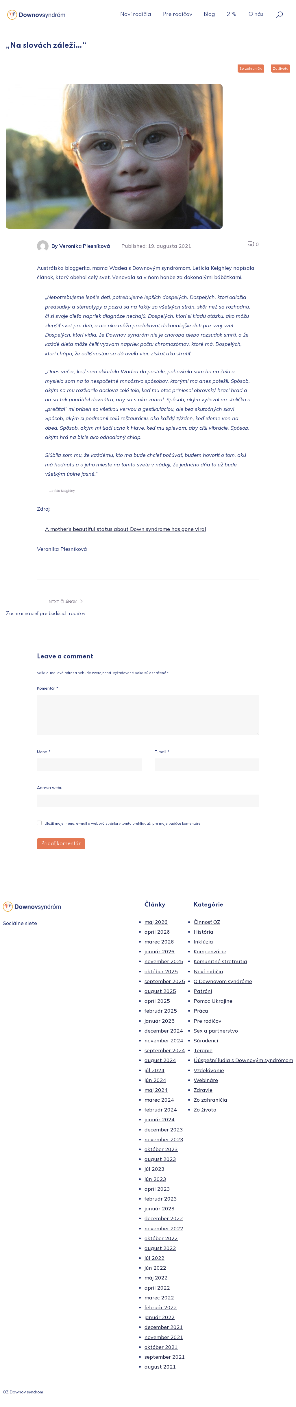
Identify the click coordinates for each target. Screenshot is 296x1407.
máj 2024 (156, 1090)
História (203, 931)
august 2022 (160, 1248)
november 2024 (164, 1040)
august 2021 (160, 1366)
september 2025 (165, 981)
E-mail (162, 751)
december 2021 (164, 1327)
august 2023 (160, 1159)
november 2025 (164, 961)
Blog (209, 14)
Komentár (47, 688)
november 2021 (164, 1337)
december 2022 (164, 1218)
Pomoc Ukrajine (213, 1001)
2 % (232, 14)
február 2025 (161, 1010)
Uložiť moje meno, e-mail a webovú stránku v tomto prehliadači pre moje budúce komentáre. (123, 823)
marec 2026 (159, 941)
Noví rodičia (135, 14)
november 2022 (164, 1228)
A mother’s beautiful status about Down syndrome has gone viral (125, 529)
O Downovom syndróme (223, 981)
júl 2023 (154, 1169)
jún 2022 (155, 1267)
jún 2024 (155, 1080)
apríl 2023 (157, 1189)
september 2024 (165, 1050)
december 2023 (164, 1129)
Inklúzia (203, 941)
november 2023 (164, 1139)
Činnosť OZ (207, 922)
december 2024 (164, 1030)
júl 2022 (154, 1258)
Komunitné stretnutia (220, 961)
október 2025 (161, 971)
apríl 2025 (157, 1001)
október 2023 (161, 1149)
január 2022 (160, 1317)
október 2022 (161, 1238)
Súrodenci (206, 1040)
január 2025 (160, 1021)
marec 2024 (159, 1099)
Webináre (206, 1080)
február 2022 (161, 1307)
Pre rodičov (177, 14)
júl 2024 (154, 1070)
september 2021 (165, 1357)
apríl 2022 (157, 1287)
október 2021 (161, 1347)
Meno (44, 751)
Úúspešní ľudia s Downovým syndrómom (243, 1060)
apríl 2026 (157, 931)
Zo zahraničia (250, 68)
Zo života (280, 68)
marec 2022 (159, 1297)
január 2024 (160, 1119)
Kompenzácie (210, 951)
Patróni (203, 991)
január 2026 (160, 951)
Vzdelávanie (209, 1070)
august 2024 (160, 1060)
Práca (201, 1010)
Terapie (203, 1050)
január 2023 (160, 1208)
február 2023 (161, 1198)
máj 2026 (156, 922)
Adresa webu (49, 787)
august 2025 (160, 991)
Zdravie (203, 1090)
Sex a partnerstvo (216, 1030)
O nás (255, 14)
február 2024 (161, 1109)
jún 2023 (155, 1179)
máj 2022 (156, 1277)
